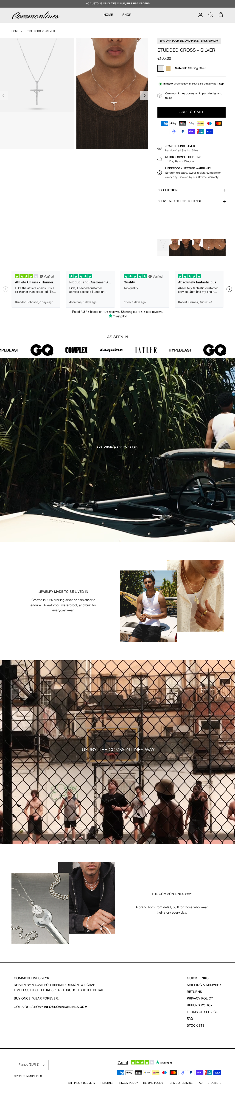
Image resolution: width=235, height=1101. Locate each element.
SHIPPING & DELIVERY (204, 985)
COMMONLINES (32, 1076)
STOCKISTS (195, 1025)
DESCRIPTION (167, 190)
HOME (108, 15)
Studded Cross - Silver (39, 31)
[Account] (199, 15)
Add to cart (191, 112)
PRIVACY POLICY (200, 998)
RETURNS (194, 992)
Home (15, 31)
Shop (126, 15)
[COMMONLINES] (35, 15)
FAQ (190, 1018)
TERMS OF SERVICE (202, 1012)
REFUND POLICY (200, 1005)
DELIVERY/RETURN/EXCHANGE (179, 201)
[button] (144, 95)
